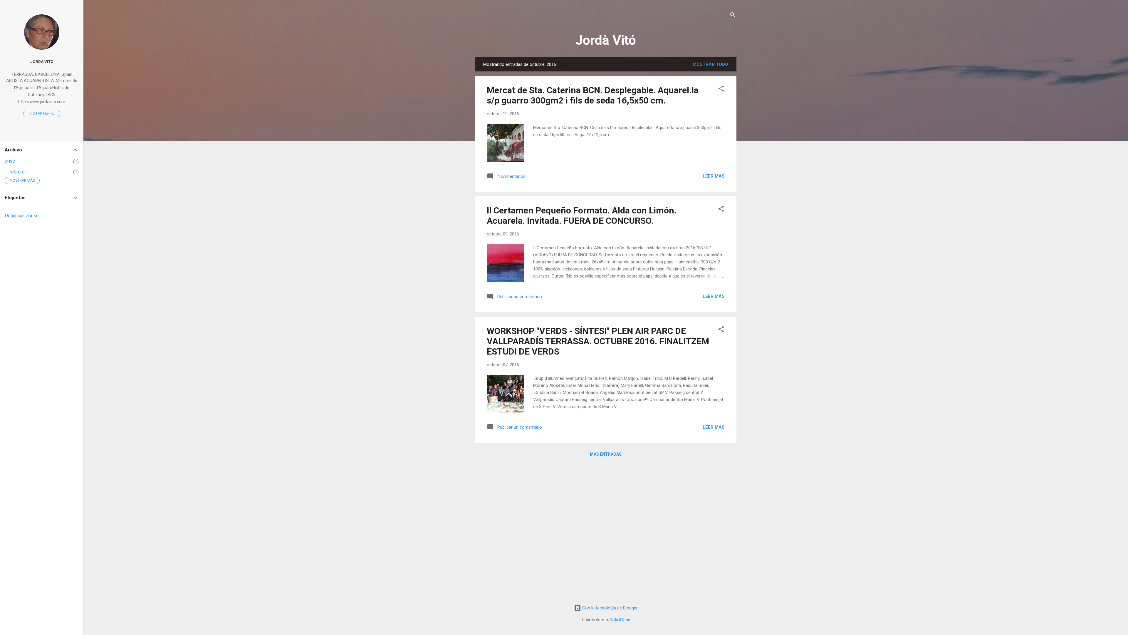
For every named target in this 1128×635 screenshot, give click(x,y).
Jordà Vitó (605, 40)
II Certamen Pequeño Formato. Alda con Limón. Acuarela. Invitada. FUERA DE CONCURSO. (582, 215)
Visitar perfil (41, 113)
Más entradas (606, 454)
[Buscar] (732, 16)
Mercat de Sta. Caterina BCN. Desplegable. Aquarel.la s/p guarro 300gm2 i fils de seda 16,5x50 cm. (593, 95)
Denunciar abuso (22, 215)
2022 (10, 161)
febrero (17, 172)
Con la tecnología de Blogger (609, 608)
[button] (721, 89)
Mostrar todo (710, 64)
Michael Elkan (620, 619)
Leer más (714, 176)
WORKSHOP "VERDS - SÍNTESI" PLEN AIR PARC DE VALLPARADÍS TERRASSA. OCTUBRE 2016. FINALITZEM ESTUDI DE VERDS (598, 341)
